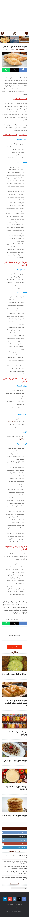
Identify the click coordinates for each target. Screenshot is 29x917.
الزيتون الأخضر (12, 421)
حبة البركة (21, 439)
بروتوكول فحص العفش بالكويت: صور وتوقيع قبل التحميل (14, 878)
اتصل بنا (11, 907)
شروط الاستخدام (10, 904)
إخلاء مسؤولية (18, 907)
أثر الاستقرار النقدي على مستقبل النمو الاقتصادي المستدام (15, 856)
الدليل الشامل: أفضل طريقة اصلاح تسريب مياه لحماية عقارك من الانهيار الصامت (16, 867)
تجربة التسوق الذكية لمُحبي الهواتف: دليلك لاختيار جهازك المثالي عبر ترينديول (15, 872)
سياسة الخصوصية (20, 904)
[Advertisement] (14, 15)
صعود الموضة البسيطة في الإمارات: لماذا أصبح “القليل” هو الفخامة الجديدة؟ (15, 862)
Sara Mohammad (20, 49)
